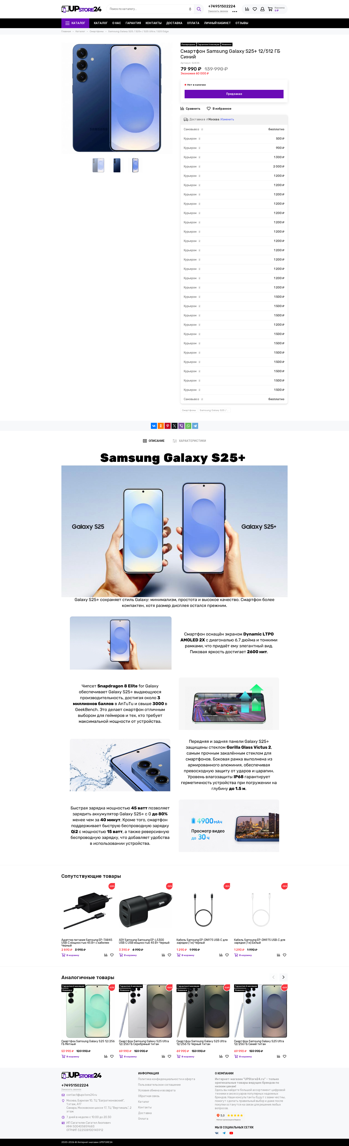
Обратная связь (149, 1096)
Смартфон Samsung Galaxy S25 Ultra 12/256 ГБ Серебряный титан (144, 1043)
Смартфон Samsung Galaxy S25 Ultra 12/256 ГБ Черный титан (201, 1043)
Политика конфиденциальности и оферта (166, 1079)
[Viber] (181, 426)
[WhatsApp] (188, 426)
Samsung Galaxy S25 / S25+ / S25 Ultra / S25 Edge (215, 410)
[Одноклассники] (161, 426)
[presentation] (273, 977)
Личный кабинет (217, 23)
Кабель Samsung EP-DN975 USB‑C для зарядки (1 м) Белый (259, 942)
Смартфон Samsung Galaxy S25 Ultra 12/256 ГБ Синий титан (259, 1043)
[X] (174, 426)
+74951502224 (221, 6)
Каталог (78, 23)
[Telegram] (195, 426)
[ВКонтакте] (154, 426)
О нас (116, 23)
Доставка (174, 23)
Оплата (193, 23)
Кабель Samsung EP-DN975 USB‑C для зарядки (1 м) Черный (202, 942)
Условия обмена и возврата (157, 1090)
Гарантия (133, 23)
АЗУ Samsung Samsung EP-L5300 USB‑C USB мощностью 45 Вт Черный (144, 942)
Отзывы (241, 23)
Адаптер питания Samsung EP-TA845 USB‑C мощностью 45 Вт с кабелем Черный (86, 943)
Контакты (154, 23)
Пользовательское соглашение (159, 1085)
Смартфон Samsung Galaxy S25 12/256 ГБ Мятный (88, 1043)
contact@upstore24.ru (81, 1095)
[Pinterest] (168, 426)
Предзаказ (234, 94)
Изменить (227, 119)
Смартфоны (189, 410)
